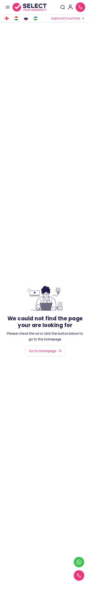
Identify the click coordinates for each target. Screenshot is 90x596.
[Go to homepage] (29, 7)
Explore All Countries (65, 18)
